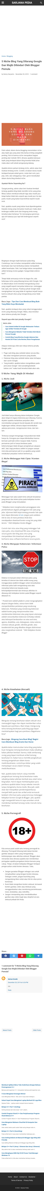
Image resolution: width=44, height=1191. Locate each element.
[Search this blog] (41, 2)
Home (10, 1177)
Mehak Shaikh (13, 979)
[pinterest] (22, 956)
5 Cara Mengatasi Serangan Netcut (13, 1094)
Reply (9, 990)
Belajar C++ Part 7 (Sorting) (11, 1107)
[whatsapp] (30, 956)
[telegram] (38, 956)
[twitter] (14, 956)
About (16, 1177)
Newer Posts (7, 1030)
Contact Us (23, 1177)
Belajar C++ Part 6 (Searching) (12, 1131)
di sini (21, 515)
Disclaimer (32, 1177)
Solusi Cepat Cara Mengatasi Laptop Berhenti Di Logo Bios (21, 1100)
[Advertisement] (22, 30)
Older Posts (37, 1030)
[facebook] (6, 956)
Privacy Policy (28, 1180)
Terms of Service (16, 1180)
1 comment (33, 74)
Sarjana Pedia (22, 2)
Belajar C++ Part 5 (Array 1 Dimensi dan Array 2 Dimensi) (21, 1146)
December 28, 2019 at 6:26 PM (18, 982)
